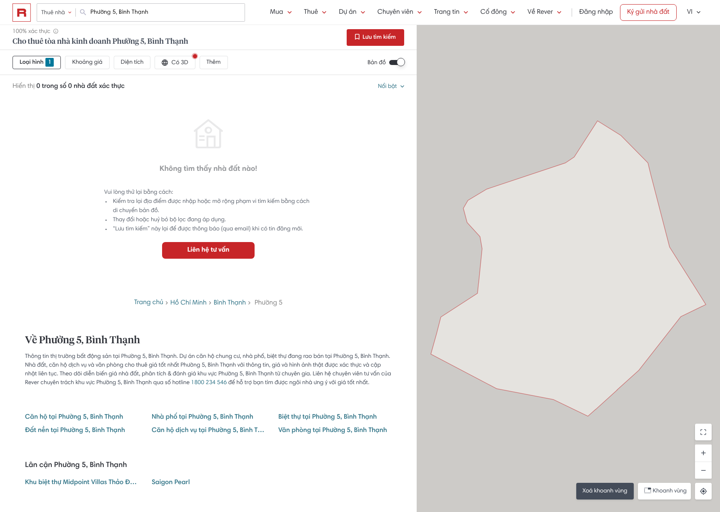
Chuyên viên (395, 12)
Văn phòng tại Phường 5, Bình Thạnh (332, 430)
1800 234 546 (209, 383)
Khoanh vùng (670, 491)
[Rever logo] (21, 12)
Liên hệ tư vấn (208, 250)
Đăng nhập (596, 12)
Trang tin (447, 12)
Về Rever (540, 12)
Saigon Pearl (171, 483)
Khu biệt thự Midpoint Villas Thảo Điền (81, 483)
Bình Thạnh (230, 303)
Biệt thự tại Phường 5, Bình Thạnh (327, 417)
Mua (276, 12)
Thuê (311, 12)
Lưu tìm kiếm (378, 37)
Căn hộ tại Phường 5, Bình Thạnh (74, 417)
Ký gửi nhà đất (648, 12)
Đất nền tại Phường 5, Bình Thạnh (75, 430)
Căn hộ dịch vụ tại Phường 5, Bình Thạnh (208, 430)
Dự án (347, 12)
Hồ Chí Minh (188, 303)
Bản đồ (377, 63)
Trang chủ (148, 303)
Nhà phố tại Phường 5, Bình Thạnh (202, 417)
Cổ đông (493, 12)
